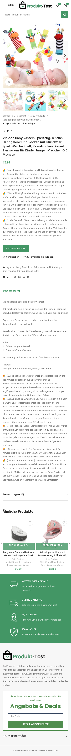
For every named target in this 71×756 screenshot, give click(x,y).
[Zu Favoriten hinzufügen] (30, 522)
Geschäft (21, 116)
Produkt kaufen (15, 248)
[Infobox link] (35, 586)
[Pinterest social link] (19, 277)
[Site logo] (35, 5)
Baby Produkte (37, 116)
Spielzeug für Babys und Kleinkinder (21, 120)
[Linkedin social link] (24, 277)
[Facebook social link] (11, 277)
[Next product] (11, 131)
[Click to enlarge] (9, 82)
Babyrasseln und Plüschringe (19, 124)
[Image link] (24, 655)
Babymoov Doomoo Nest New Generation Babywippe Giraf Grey (18, 555)
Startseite (8, 116)
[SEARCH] (64, 14)
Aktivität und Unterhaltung (18, 562)
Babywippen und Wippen (18, 565)
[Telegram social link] (28, 277)
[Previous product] (4, 131)
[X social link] (15, 277)
